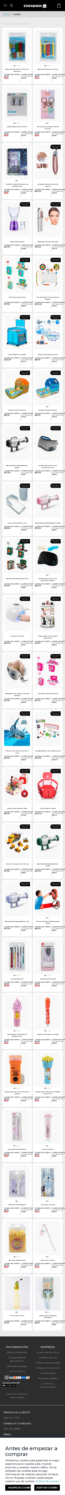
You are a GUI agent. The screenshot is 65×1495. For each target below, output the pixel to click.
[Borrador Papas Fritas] (17, 1239)
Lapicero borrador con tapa (48, 1034)
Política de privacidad (48, 1362)
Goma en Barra (48, 1149)
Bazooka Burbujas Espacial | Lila (17, 921)
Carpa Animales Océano (47, 410)
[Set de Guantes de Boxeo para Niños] (48, 900)
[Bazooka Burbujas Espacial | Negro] (17, 444)
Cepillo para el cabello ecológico (48, 1316)
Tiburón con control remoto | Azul (17, 752)
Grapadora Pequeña (48, 979)
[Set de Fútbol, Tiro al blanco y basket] (48, 276)
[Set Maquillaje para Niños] (48, 672)
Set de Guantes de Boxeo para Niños (48, 922)
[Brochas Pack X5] (17, 957)
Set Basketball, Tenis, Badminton (48, 751)
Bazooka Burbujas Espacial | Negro (17, 466)
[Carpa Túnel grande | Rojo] (17, 787)
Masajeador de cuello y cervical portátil (17, 694)
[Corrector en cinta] (48, 1183)
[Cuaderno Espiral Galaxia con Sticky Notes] (17, 163)
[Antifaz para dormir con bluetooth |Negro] (48, 557)
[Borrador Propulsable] (17, 1183)
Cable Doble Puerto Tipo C (17, 126)
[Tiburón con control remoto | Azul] (17, 729)
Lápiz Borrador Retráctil (17, 1149)
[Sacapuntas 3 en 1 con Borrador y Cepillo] (17, 1070)
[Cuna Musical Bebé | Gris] (17, 502)
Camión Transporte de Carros (17, 864)
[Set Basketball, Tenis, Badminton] (48, 729)
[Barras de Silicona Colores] (48, 48)
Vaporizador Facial (17, 241)
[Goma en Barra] (48, 1128)
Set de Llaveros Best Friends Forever (48, 127)
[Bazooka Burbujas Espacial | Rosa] (48, 502)
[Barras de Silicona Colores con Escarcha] (17, 48)
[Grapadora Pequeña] (48, 957)
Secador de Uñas (17, 636)
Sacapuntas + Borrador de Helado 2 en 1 (17, 1035)
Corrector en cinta (48, 1204)
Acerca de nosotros (48, 1352)
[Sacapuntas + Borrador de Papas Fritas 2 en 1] (48, 1070)
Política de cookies (47, 1481)
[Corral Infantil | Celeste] (17, 333)
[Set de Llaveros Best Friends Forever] (48, 105)
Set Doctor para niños (17, 297)
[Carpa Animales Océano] (48, 389)
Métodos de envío (17, 1352)
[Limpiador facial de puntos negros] (48, 163)
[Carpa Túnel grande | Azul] (48, 333)
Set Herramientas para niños (17, 578)
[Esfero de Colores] (48, 1239)
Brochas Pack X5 (17, 979)
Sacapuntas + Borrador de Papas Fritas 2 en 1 (47, 1093)
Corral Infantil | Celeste (17, 354)
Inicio (6, 14)
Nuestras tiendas (48, 1378)
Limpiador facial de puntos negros (47, 185)
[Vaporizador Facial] (17, 220)
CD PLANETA (17, 1371)
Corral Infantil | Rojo (48, 808)
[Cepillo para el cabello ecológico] (48, 1294)
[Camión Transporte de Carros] (17, 842)
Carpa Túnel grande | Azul (48, 354)
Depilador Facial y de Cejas (47, 241)
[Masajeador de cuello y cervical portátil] (17, 672)
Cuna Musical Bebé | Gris (17, 523)
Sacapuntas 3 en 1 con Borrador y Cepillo (17, 1093)
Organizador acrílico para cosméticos (48, 637)
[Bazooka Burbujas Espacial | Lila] (17, 900)
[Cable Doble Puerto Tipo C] (17, 105)
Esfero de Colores (48, 1260)
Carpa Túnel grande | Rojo (17, 808)
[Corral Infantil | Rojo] (48, 787)
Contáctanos (47, 1373)
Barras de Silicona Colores (48, 69)
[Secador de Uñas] (17, 615)
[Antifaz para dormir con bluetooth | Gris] (48, 444)
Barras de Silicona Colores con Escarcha (17, 70)
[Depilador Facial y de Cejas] (48, 220)
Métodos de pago (17, 1366)
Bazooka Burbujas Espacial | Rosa (47, 523)
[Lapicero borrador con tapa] (48, 1013)
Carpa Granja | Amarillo (17, 410)
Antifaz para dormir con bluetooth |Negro (47, 579)
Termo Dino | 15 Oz (17, 1315)
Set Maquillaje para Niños (48, 693)
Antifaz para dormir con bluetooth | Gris (47, 466)
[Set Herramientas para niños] (17, 557)
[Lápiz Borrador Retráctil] (17, 1128)
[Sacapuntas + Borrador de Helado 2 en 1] (17, 1013)
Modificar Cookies (19, 1487)
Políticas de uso (48, 1357)
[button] (14, 65)
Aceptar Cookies (47, 1487)
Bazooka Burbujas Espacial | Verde (47, 865)
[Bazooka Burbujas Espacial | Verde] (48, 842)
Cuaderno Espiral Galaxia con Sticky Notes (17, 185)
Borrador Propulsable (17, 1204)
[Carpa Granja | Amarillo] (17, 389)
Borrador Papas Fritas (17, 1260)
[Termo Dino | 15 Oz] (17, 1294)
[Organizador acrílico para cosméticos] (48, 615)
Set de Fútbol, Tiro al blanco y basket (47, 298)
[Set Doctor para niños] (17, 276)
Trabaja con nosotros (48, 1367)
